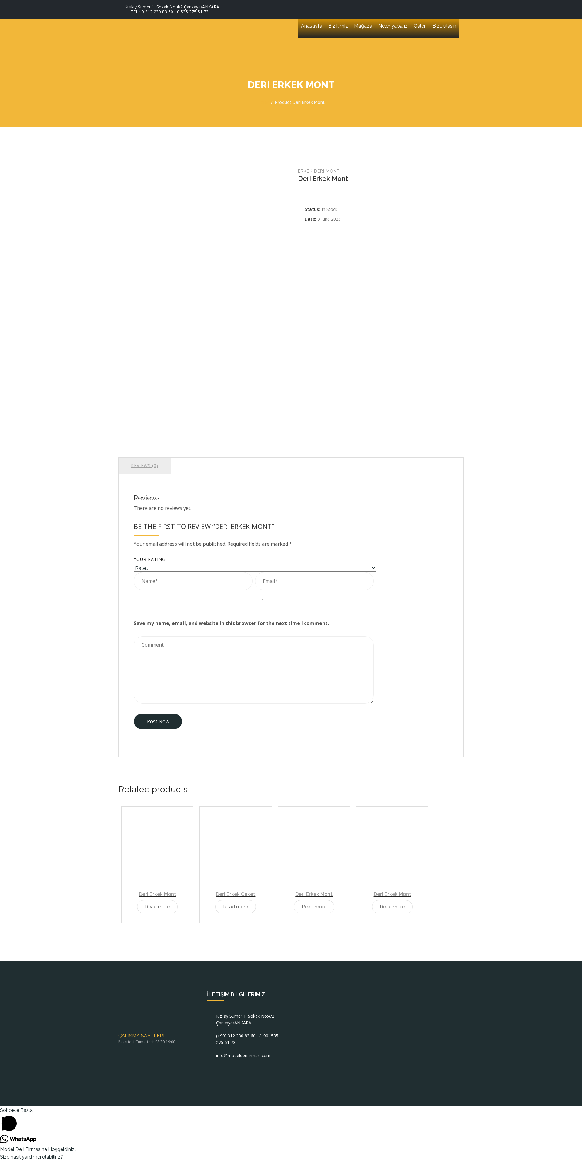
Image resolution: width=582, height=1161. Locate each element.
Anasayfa (311, 26)
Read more (157, 907)
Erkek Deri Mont (319, 171)
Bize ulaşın (444, 26)
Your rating (150, 559)
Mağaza (363, 26)
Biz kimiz (338, 26)
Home (264, 102)
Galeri (420, 26)
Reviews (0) (144, 465)
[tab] (145, 466)
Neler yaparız (393, 26)
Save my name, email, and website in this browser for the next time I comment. (231, 623)
